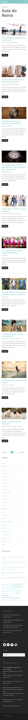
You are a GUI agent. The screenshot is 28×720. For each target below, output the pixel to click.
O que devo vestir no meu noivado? (13, 209)
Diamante (16, 591)
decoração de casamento (7, 591)
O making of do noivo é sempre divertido (12, 251)
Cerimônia (4, 476)
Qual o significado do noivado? (11, 422)
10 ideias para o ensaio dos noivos (14, 381)
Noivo (11, 595)
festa (21, 591)
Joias (9, 172)
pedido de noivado (6, 600)
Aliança (3, 584)
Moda (3, 518)
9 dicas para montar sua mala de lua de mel (13, 80)
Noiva (18, 593)
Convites (4, 483)
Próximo (22, 452)
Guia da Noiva (5, 84)
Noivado (5, 595)
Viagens (16, 84)
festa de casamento (6, 593)
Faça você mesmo (6, 492)
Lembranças (5, 515)
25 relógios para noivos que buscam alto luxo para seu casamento (14, 167)
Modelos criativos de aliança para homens (11, 122)
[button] (26, 2)
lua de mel (13, 593)
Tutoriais (4, 538)
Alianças (3, 126)
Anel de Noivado (16, 584)
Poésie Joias (17, 705)
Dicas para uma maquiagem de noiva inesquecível (14, 577)
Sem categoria (5, 534)
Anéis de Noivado (5, 426)
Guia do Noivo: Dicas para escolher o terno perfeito (14, 293)
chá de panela (12, 589)
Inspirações (4, 509)
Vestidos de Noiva (6, 541)
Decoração (4, 489)
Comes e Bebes (5, 479)
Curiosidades (4, 213)
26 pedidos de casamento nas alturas (13, 38)
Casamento (4, 473)
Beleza (3, 470)
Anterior (5, 452)
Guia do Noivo (5, 42)
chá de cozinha (5, 589)
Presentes (4, 525)
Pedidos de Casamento (13, 42)
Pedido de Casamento (11, 598)
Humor (3, 505)
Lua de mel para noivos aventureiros (12, 335)
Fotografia (4, 496)
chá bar (24, 586)
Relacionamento (6, 531)
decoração (19, 588)
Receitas (4, 528)
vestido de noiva (15, 600)
